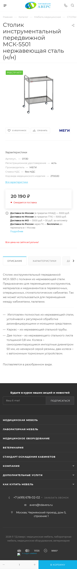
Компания (11, 465)
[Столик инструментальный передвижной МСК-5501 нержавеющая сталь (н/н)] (38, 94)
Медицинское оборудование (26, 438)
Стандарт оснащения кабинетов (29, 456)
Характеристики (44, 261)
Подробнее (16, 231)
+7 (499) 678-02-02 (26, 497)
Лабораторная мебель (20, 429)
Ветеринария (13, 447)
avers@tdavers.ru (41, 505)
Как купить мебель (18, 484)
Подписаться (60, 400)
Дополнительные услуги (23, 475)
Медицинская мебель (20, 420)
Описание (14, 261)
